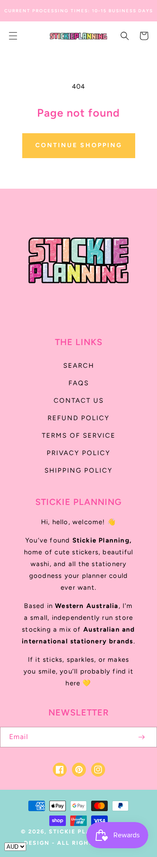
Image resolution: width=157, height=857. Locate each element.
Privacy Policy (78, 453)
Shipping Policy (78, 470)
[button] (13, 35)
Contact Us (79, 400)
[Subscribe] (141, 737)
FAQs (78, 383)
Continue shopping (78, 145)
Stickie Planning (81, 831)
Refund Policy (78, 418)
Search (78, 366)
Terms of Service (79, 435)
